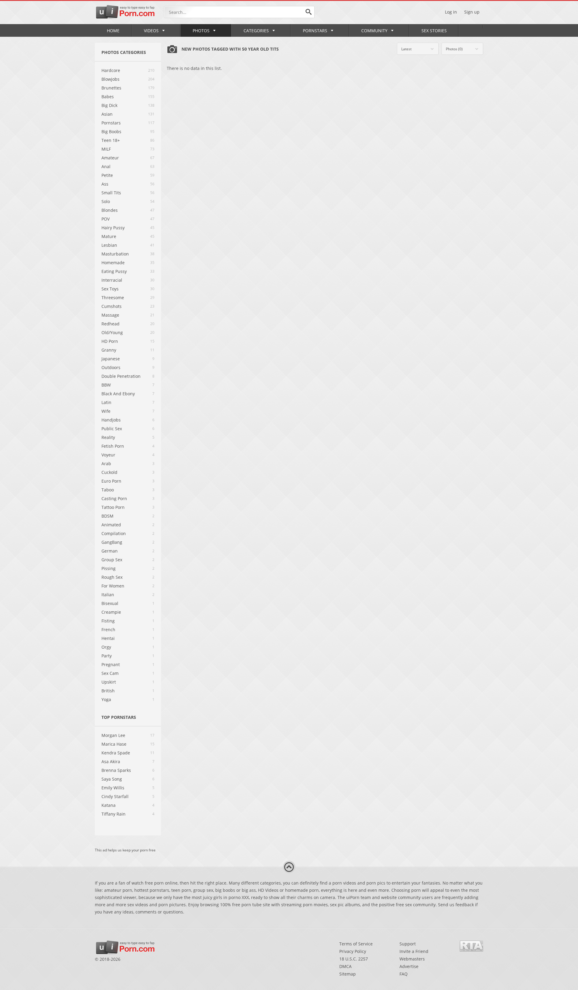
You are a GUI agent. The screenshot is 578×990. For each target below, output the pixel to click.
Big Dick (109, 105)
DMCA (345, 966)
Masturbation (115, 254)
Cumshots (111, 306)
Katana (108, 805)
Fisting (108, 621)
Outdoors (110, 367)
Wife (105, 411)
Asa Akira (110, 761)
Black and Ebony (118, 393)
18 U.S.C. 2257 (353, 959)
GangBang (111, 542)
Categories (256, 30)
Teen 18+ (110, 140)
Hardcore (110, 70)
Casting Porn (114, 498)
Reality (108, 437)
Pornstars (315, 30)
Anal (105, 166)
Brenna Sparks (116, 770)
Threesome (112, 297)
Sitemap (347, 974)
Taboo (107, 490)
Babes (107, 96)
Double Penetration (121, 376)
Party (106, 656)
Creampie (111, 612)
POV (105, 219)
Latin (106, 402)
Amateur (110, 158)
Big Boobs (111, 131)
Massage (110, 315)
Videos (151, 30)
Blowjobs (110, 79)
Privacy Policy (352, 951)
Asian (107, 114)
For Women (112, 586)
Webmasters (412, 959)
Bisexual (109, 603)
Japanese (110, 359)
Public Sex (111, 428)
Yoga (106, 699)
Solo (105, 201)
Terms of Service (356, 944)
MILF (106, 149)
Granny (108, 350)
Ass (104, 184)
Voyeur (108, 455)
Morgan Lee (113, 735)
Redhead (110, 324)
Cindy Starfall (115, 796)
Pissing (108, 568)
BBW (106, 385)
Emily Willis (112, 788)
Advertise (408, 966)
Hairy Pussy (113, 227)
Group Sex (111, 559)
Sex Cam (110, 673)
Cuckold (109, 472)
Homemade (113, 262)
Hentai (108, 638)
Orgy (106, 647)
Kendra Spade (115, 753)
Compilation (113, 533)
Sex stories (434, 30)
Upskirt (108, 682)
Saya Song (111, 779)
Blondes (109, 210)
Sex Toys (110, 289)
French (108, 629)
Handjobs (111, 420)
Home (113, 30)
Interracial (111, 280)
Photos (201, 30)
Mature (108, 236)
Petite (107, 175)
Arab (106, 463)
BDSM (107, 516)
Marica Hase (113, 744)
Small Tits (111, 193)
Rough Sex (112, 577)
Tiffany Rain (113, 814)
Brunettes (111, 88)
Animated (111, 525)
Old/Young (112, 332)
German (109, 551)
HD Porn (109, 341)
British (108, 691)
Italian (107, 594)
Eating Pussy (114, 271)
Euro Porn (111, 481)
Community (374, 30)
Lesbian (109, 245)
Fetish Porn (112, 446)
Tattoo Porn (113, 507)
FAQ (403, 974)
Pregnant (110, 664)
